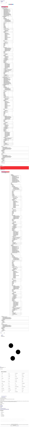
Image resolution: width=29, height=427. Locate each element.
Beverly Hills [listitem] (17, 418)
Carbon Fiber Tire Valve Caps (7, 10)
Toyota (4, 142)
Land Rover (5, 51)
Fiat (12, 208)
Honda (4, 44)
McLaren (5, 55)
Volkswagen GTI (7, 144)
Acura (4, 17)
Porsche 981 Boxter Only (8, 70)
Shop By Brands (4, 16)
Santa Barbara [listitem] (11, 421)
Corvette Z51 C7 (6, 28)
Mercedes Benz (5, 128)
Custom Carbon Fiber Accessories (6, 317)
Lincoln (4, 52)
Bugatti (4, 24)
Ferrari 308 (6, 101)
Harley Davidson (6, 43)
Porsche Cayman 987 (7, 64)
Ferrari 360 (6, 38)
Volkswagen (5, 75)
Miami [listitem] (19, 418)
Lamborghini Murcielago (8, 49)
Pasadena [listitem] (8, 421)
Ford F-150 (6, 41)
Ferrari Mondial (7, 33)
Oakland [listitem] (15, 421)
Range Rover (5, 139)
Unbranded (5, 31)
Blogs (3, 152)
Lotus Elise (6, 53)
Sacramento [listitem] (12, 418)
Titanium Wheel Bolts (6, 15)
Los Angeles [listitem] (2, 418)
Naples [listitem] (3, 419)
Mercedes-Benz (23, 386)
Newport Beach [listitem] (14, 418)
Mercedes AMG (5, 127)
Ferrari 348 (6, 108)
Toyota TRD (6, 74)
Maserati (5, 123)
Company (2, 320)
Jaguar (4, 45)
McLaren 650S (6, 58)
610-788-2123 (1, 405)
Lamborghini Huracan (7, 118)
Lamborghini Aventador (8, 116)
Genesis (4, 111)
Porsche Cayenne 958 (7, 65)
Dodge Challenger (7, 29)
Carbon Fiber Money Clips (7, 12)
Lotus (4, 121)
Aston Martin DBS (7, 19)
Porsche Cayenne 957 (7, 134)
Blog (1, 413)
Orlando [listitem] (21, 418)
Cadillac (5, 94)
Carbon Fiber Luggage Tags (7, 9)
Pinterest (4, 409)
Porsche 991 (6, 68)
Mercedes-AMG (16, 386)
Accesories (3, 149)
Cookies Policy (2, 415)
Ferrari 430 (6, 106)
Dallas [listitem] (5, 419)
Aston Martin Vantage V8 (8, 20)
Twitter (2, 409)
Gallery (2, 153)
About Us (3, 151)
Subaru (4, 141)
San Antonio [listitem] (11, 419)
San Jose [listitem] (9, 418)
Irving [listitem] (4, 421)
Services (2, 146)
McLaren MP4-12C (7, 125)
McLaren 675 (6, 57)
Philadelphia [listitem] (23, 419)
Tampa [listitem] (23, 418)
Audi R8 (5, 22)
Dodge (4, 97)
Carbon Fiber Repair (4, 147)
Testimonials (2, 150)
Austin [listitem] (9, 419)
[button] (2, 1)
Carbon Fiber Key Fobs (6, 81)
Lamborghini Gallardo (7, 50)
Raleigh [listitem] (17, 421)
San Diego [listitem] (4, 418)
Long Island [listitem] (17, 419)
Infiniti (4, 113)
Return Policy (2, 416)
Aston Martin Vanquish (7, 89)
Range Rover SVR (7, 71)
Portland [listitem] (19, 421)
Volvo (4, 76)
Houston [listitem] (7, 419)
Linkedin (8, 409)
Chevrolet (5, 27)
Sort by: (1, 367)
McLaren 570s (6, 56)
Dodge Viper (6, 30)
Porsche (5, 62)
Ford (4, 109)
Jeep (4, 46)
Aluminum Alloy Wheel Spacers (7, 83)
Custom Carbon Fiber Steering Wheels (7, 148)
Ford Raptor (6, 42)
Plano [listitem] (2, 421)
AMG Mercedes (6, 59)
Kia (12, 214)
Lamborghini (5, 47)
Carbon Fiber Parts (6, 78)
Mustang (5, 61)
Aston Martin (5, 87)
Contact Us (3, 322)
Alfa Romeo (5, 18)
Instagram (6, 409)
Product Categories (4, 8)
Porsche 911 (6, 63)
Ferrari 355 (6, 39)
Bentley (4, 23)
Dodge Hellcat (6, 99)
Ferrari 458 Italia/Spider (7, 37)
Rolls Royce (5, 72)
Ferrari (4, 32)
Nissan (16, 388)
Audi (4, 90)
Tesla (4, 73)
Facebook (1, 409)
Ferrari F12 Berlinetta (7, 102)
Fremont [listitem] (13, 421)
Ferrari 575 (6, 104)
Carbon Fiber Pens (6, 80)
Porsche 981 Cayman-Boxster (8, 69)
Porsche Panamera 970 (7, 132)
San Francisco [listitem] (7, 418)
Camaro (4, 26)
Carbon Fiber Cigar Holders (7, 13)
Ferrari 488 (6, 36)
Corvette (5, 96)
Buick (4, 25)
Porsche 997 (6, 67)
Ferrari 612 (6, 34)
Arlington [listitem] (6, 421)
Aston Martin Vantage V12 (8, 21)
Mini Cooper (5, 60)
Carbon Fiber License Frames (7, 11)
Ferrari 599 (6, 35)
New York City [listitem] (14, 419)
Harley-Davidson (3, 381)
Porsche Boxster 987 (7, 66)
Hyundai (16, 381)
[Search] (6, 2)
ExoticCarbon (16, 378)
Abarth (4, 85)
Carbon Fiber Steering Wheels (7, 14)
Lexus (4, 120)
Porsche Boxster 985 (7, 135)
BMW (4, 92)
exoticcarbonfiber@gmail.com (3, 408)
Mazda (2, 386)
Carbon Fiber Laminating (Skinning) (6, 318)
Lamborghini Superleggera (8, 48)
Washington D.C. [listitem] (19, 419)
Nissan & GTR (5, 130)
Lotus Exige (6, 54)
